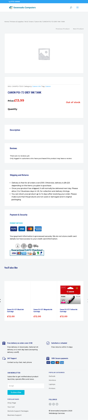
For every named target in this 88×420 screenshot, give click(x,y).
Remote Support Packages (18, 411)
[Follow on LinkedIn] (57, 404)
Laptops (52, 384)
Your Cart (11, 407)
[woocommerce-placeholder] (44, 54)
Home (6, 21)
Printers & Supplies (16, 21)
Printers (52, 388)
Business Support (14, 415)
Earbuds (52, 376)
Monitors (52, 380)
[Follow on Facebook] (50, 404)
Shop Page (12, 403)
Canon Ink (38, 21)
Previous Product (63, 29)
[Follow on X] (53, 404)
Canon (48, 86)
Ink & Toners (29, 21)
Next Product (78, 29)
